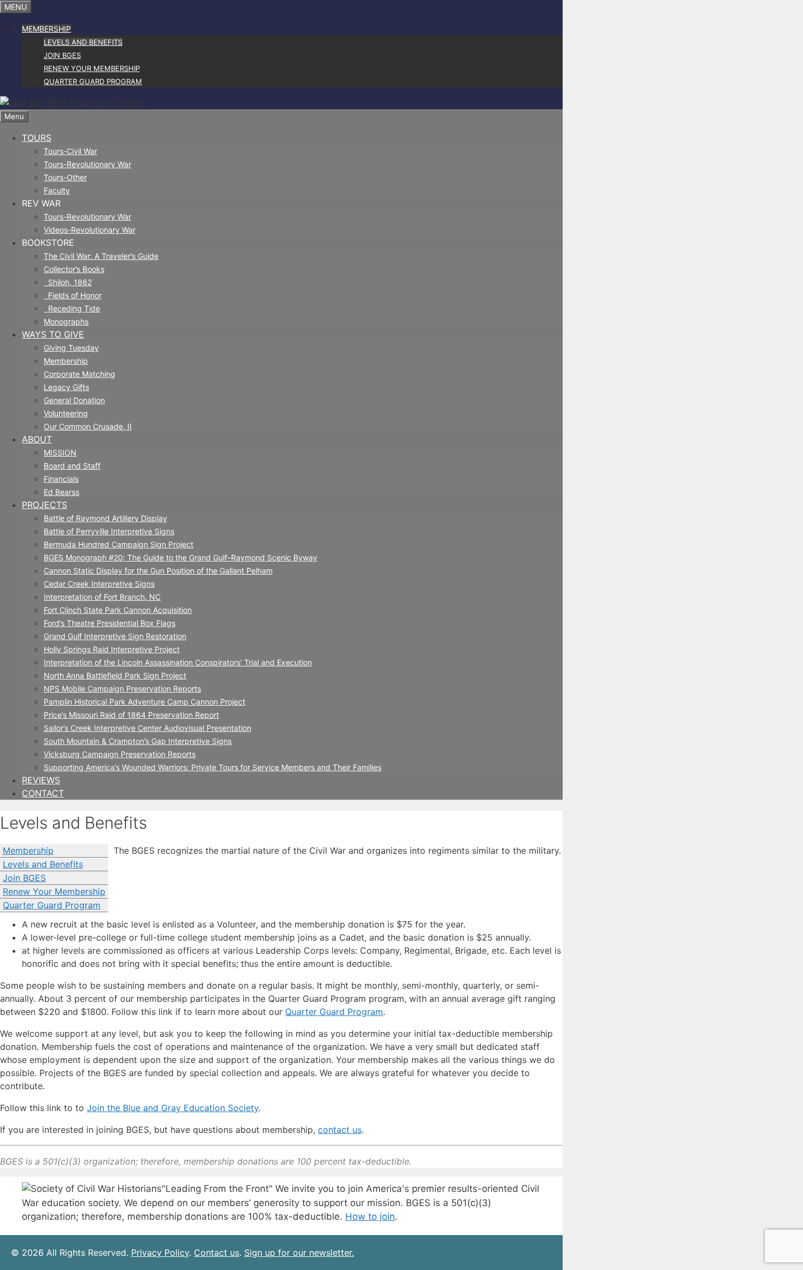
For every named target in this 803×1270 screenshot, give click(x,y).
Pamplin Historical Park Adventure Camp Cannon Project (144, 701)
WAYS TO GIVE (53, 334)
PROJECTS (44, 504)
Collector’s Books (74, 269)
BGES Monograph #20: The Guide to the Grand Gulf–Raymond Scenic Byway (180, 557)
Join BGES (62, 55)
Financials (61, 478)
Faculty (57, 190)
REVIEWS (41, 780)
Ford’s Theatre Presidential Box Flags (109, 623)
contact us (340, 1129)
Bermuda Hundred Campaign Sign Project (118, 544)
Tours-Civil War (70, 151)
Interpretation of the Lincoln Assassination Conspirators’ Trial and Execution (178, 662)
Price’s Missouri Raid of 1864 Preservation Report (131, 714)
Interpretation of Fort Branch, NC (102, 596)
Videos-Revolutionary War (89, 229)
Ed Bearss (61, 492)
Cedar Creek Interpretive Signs (99, 583)
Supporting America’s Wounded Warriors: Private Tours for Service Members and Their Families (212, 767)
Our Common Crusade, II (88, 426)
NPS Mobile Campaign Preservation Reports (122, 688)
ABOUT (37, 439)
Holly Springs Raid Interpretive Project (112, 649)
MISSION (60, 452)
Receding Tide (72, 308)
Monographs (66, 321)
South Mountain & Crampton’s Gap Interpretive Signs (138, 741)
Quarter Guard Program (93, 81)
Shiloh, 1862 (68, 282)
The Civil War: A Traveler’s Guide (101, 256)
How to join (370, 1216)
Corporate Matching (79, 374)
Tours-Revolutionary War (87, 164)
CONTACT (43, 793)
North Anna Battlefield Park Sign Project (115, 675)
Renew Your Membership (92, 68)
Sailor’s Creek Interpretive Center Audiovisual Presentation (147, 728)
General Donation (74, 400)
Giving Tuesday (71, 347)
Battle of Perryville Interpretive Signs (109, 531)
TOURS (36, 137)
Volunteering (66, 413)
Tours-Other (65, 177)
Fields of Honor (73, 295)
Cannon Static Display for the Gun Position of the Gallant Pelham (158, 570)
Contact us (216, 1252)
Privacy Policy (160, 1252)
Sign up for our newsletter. (299, 1252)
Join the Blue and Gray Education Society (172, 1107)
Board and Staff (72, 465)
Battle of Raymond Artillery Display (105, 518)
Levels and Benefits (83, 42)
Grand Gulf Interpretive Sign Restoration (115, 636)
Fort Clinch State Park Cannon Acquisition (118, 610)
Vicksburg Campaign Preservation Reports (120, 754)
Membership (46, 28)
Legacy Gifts (66, 387)
